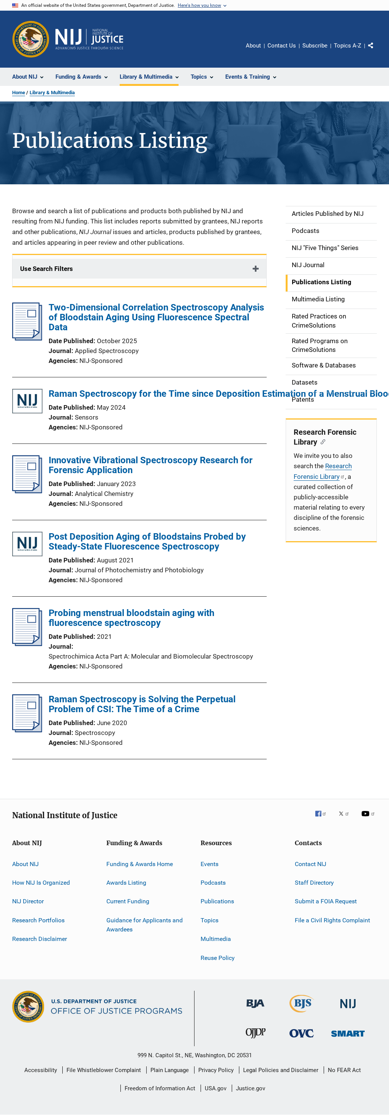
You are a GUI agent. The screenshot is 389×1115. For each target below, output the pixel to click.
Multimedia (216, 938)
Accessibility (40, 1070)
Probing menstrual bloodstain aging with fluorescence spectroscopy (131, 618)
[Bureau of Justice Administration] (255, 1009)
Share (377, 51)
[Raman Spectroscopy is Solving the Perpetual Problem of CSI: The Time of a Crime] (27, 730)
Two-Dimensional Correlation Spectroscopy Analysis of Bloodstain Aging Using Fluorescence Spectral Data (156, 317)
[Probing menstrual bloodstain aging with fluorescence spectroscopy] (27, 644)
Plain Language (169, 1070)
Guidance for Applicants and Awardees (144, 925)
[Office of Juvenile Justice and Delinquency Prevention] (256, 1039)
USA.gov (215, 1088)
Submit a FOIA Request (326, 901)
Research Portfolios (38, 920)
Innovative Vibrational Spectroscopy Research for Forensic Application (151, 465)
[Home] (89, 39)
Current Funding (127, 901)
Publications (217, 901)
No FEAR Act (344, 1070)
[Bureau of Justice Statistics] (301, 1014)
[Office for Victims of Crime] (301, 1038)
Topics (209, 920)
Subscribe (314, 45)
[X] (346, 819)
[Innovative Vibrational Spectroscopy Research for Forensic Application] (27, 491)
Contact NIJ (310, 864)
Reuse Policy (218, 957)
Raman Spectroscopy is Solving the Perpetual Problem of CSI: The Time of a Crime (142, 704)
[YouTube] (369, 819)
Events (209, 864)
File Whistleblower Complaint (103, 1070)
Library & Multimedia (52, 92)
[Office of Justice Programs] (30, 39)
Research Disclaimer (39, 938)
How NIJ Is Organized (41, 882)
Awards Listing (126, 882)
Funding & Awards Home (139, 864)
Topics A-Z (347, 45)
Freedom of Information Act (160, 1088)
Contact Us (281, 45)
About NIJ (25, 864)
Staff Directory (314, 882)
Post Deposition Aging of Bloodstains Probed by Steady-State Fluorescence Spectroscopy (147, 541)
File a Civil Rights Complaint (332, 920)
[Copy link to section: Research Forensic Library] (321, 441)
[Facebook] (323, 819)
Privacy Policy (216, 1070)
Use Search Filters (46, 268)
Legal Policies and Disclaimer (280, 1070)
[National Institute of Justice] (348, 1009)
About (253, 45)
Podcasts (213, 882)
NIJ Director (28, 901)
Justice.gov (250, 1088)
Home (18, 92)
